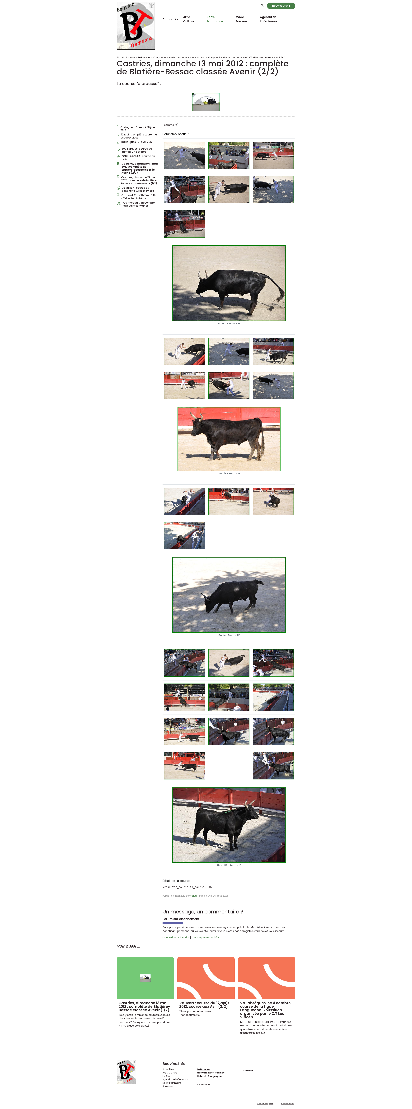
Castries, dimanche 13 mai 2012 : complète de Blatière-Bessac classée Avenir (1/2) (137, 180)
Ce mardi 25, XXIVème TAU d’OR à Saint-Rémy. (136, 197)
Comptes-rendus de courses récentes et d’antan (179, 57)
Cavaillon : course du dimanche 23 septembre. (135, 189)
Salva (193, 895)
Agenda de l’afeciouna (268, 19)
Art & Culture (188, 19)
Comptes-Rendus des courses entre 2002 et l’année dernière (240, 57)
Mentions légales (265, 1103)
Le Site (166, 1076)
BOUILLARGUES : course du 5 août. (137, 158)
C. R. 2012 (281, 57)
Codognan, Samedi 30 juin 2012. (136, 129)
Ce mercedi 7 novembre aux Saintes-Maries (136, 204)
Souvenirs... (169, 1086)
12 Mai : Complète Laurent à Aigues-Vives (137, 136)
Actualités (170, 19)
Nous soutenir (281, 6)
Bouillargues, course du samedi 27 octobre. (134, 150)
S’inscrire (183, 937)
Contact (248, 1070)
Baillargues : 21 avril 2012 (135, 142)
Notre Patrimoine (214, 19)
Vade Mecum (241, 19)
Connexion (169, 937)
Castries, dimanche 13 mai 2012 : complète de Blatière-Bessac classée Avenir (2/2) (137, 168)
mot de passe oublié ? (205, 937)
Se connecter (287, 1103)
